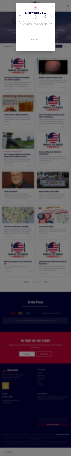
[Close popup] (52, 6)
